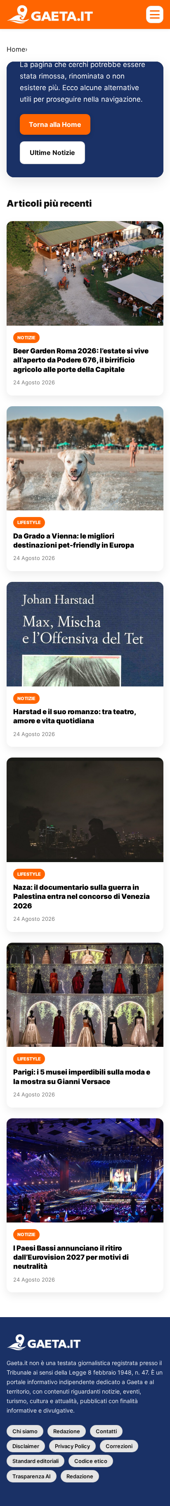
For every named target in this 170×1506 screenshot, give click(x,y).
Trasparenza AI (31, 1476)
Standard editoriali (35, 1461)
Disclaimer (25, 1446)
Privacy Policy (72, 1446)
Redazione (66, 1431)
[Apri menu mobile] (154, 14)
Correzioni (119, 1446)
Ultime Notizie (52, 152)
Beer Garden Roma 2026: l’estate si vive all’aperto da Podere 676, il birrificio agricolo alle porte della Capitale (81, 360)
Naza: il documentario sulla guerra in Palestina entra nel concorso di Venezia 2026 (81, 896)
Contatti (106, 1431)
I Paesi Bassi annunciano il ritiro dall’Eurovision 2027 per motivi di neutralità (71, 1257)
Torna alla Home (55, 124)
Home (16, 49)
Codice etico (90, 1461)
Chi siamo (25, 1431)
